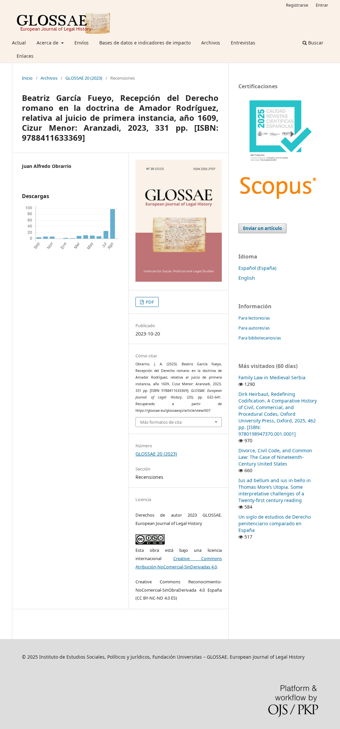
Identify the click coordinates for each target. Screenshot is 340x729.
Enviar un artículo (262, 228)
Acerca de (48, 42)
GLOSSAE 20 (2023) (83, 78)
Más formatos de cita (161, 422)
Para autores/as (254, 328)
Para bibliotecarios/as (259, 338)
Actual (19, 42)
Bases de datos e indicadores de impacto (145, 42)
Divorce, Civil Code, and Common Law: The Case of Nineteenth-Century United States (275, 457)
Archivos (210, 42)
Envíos (81, 42)
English (246, 278)
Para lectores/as (254, 318)
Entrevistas (243, 42)
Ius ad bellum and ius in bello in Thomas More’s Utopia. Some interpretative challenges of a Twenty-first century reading (274, 490)
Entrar (322, 5)
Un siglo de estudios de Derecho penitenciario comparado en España (274, 523)
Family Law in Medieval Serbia (271, 377)
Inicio (27, 78)
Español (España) (257, 268)
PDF (149, 302)
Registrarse (297, 5)
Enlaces (25, 56)
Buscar (315, 42)
